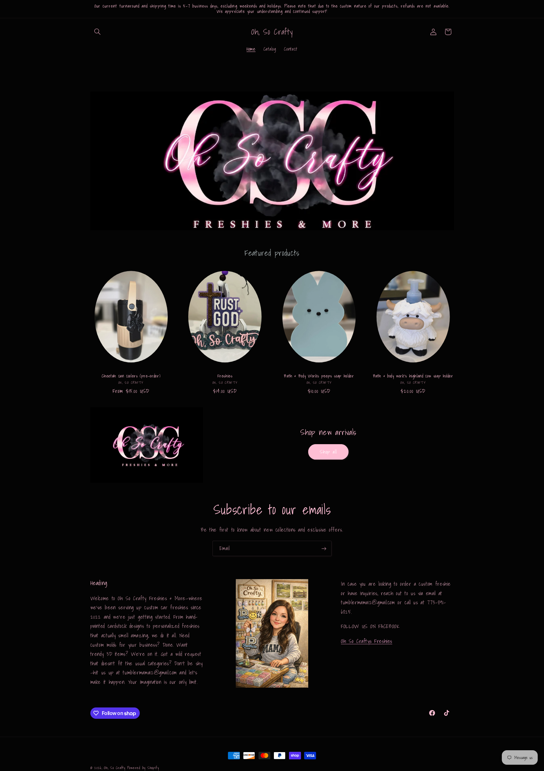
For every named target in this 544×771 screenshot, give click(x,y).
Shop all (328, 452)
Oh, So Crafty (115, 768)
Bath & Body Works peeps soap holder (319, 376)
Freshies (225, 376)
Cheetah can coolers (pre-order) (131, 376)
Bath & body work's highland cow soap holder (413, 376)
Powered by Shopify (143, 768)
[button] (97, 32)
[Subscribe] (324, 548)
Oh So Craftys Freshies (366, 640)
